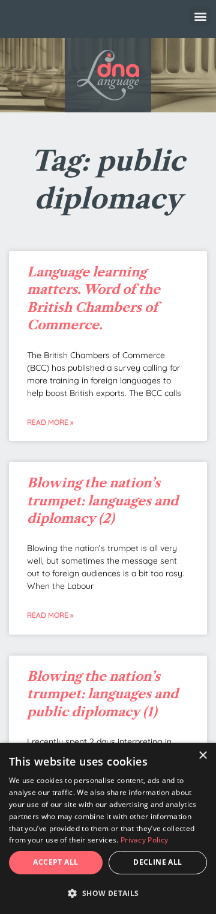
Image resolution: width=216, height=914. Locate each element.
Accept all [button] (55, 862)
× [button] (202, 755)
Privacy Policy (144, 840)
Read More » (50, 422)
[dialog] (108, 828)
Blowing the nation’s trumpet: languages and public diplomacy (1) (102, 694)
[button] (200, 16)
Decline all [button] (157, 862)
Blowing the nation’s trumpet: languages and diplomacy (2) (102, 500)
